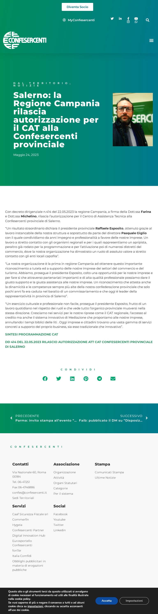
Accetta (107, 601)
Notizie (27, 85)
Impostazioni (134, 601)
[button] (147, 20)
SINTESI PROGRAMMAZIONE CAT (31, 334)
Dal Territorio (41, 83)
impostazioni (35, 606)
